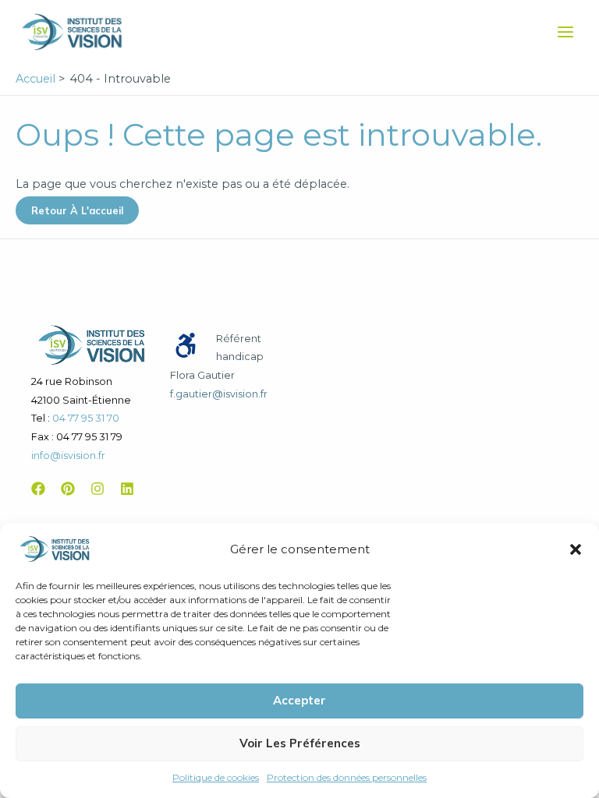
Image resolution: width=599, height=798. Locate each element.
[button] (575, 549)
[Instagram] (97, 489)
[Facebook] (38, 489)
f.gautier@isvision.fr (219, 394)
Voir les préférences (299, 743)
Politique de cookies (215, 777)
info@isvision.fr (68, 455)
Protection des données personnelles (347, 777)
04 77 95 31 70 (85, 418)
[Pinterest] (68, 489)
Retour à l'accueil (77, 210)
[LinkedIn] (127, 489)
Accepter (299, 700)
